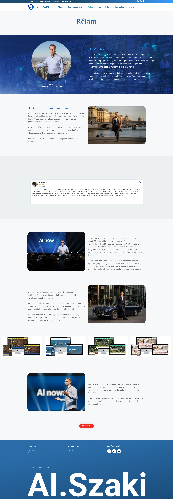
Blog (99, 7)
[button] (29, 192)
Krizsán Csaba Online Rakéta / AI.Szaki (51, 85)
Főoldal (61, 7)
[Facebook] (138, 1)
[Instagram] (141, 1)
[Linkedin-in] (119, 451)
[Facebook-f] (109, 451)
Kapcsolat (119, 7)
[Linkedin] (143, 1)
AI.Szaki (42, 7)
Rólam (90, 7)
